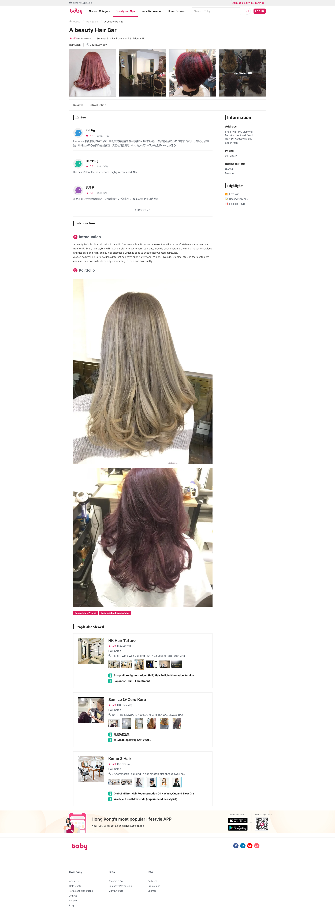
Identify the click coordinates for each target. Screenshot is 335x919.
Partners (152, 881)
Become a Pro (116, 881)
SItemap (152, 890)
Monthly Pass (116, 890)
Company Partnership (120, 886)
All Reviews (141, 209)
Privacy (73, 900)
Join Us (73, 895)
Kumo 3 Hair (119, 758)
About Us (74, 881)
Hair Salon (92, 21)
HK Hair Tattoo (122, 640)
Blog (71, 905)
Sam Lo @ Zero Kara (127, 699)
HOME (76, 21)
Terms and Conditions (81, 890)
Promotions (154, 886)
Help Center (75, 886)
